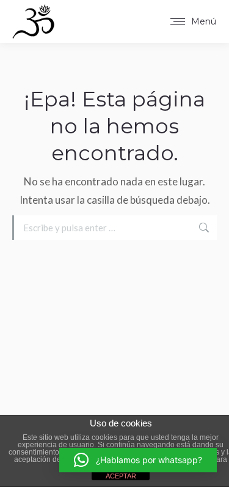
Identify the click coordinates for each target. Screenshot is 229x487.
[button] (138, 460)
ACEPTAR (121, 476)
